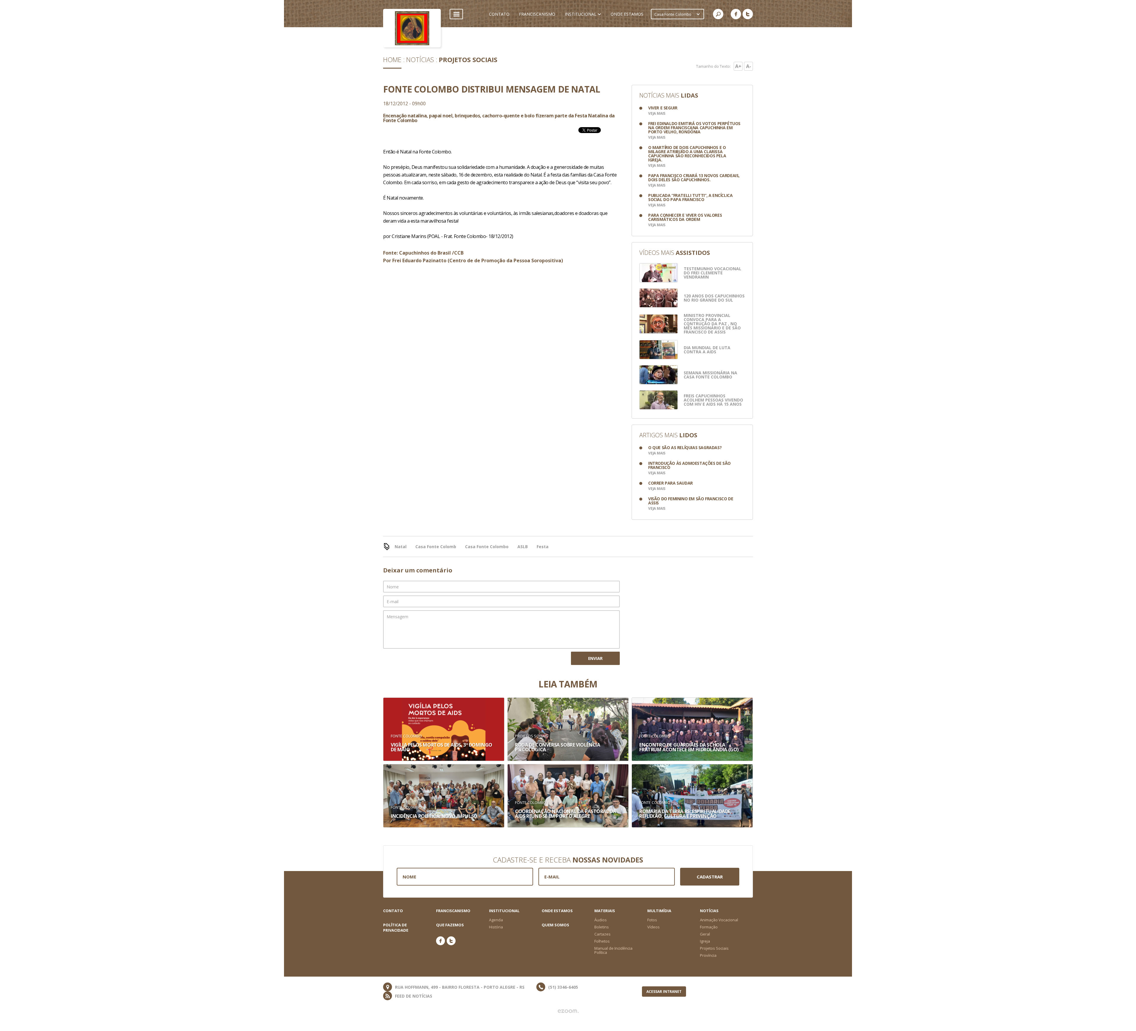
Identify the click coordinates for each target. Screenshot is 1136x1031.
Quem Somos (555, 925)
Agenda (496, 919)
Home (392, 59)
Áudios (600, 919)
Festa (542, 546)
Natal (400, 546)
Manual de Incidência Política (613, 950)
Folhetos (602, 941)
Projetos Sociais (468, 59)
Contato (393, 910)
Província (708, 955)
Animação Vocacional (719, 919)
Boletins (601, 927)
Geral (705, 934)
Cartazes (602, 934)
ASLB (522, 546)
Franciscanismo (453, 910)
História (496, 927)
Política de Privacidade (395, 927)
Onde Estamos (557, 910)
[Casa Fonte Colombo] (412, 28)
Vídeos (653, 927)
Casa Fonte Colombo (487, 546)
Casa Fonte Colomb (435, 546)
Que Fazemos (450, 925)
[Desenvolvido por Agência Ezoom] (568, 1011)
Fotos (652, 919)
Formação (709, 927)
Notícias (420, 59)
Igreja (705, 941)
